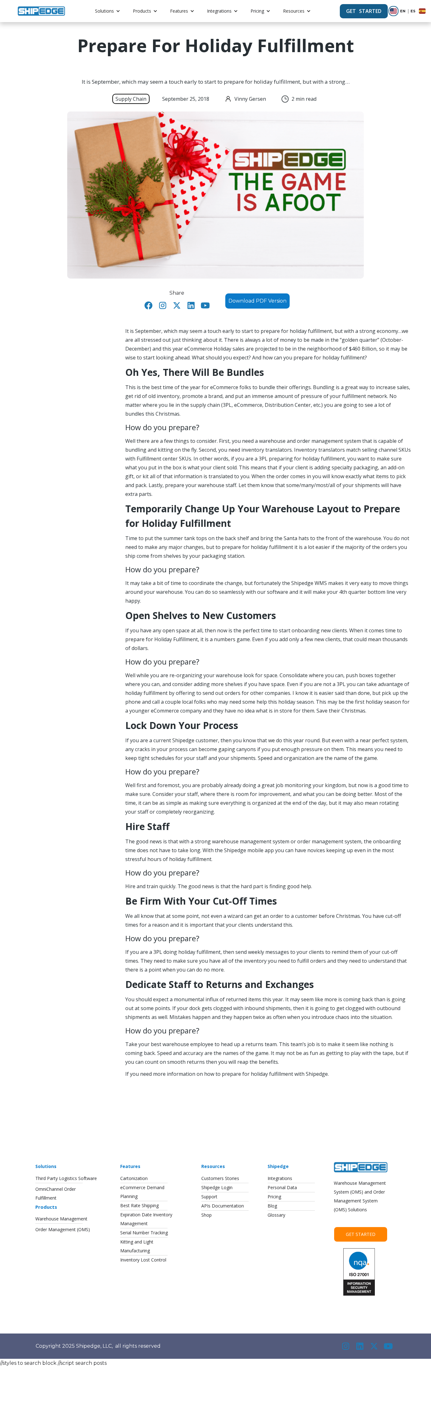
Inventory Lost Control (143, 1260)
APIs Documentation (222, 1206)
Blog (272, 1206)
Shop (206, 1215)
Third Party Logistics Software (66, 1178)
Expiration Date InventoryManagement (146, 1219)
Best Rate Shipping (139, 1205)
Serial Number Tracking (144, 1233)
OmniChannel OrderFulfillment (55, 1193)
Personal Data (282, 1187)
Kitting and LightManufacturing (136, 1246)
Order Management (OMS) (62, 1229)
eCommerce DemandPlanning (142, 1191)
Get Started (360, 1234)
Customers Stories (220, 1178)
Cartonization (134, 1178)
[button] (108, 11)
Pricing (257, 11)
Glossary (276, 1215)
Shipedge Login (217, 1187)
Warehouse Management (61, 1219)
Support (209, 1197)
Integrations (219, 11)
